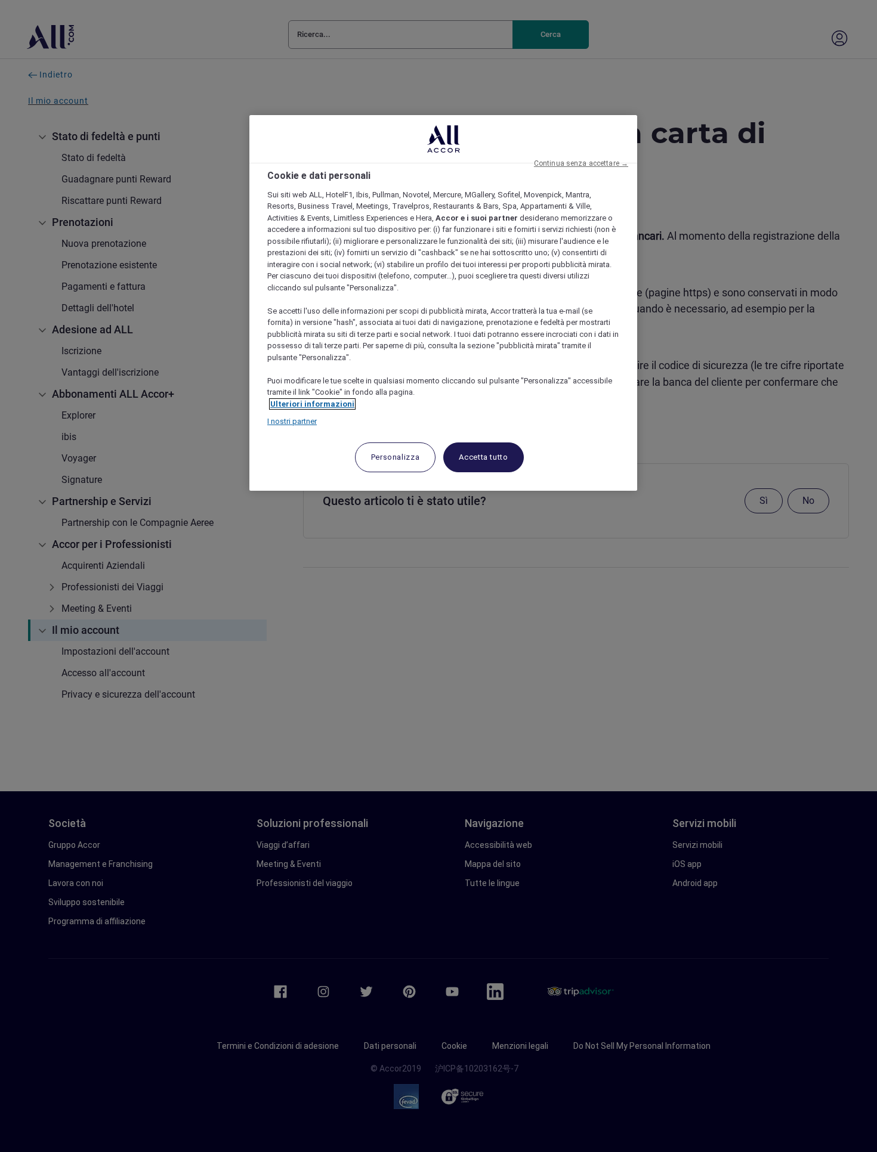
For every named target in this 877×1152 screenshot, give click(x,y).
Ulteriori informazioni (312, 404)
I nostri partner (292, 421)
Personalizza (395, 457)
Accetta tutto (483, 457)
